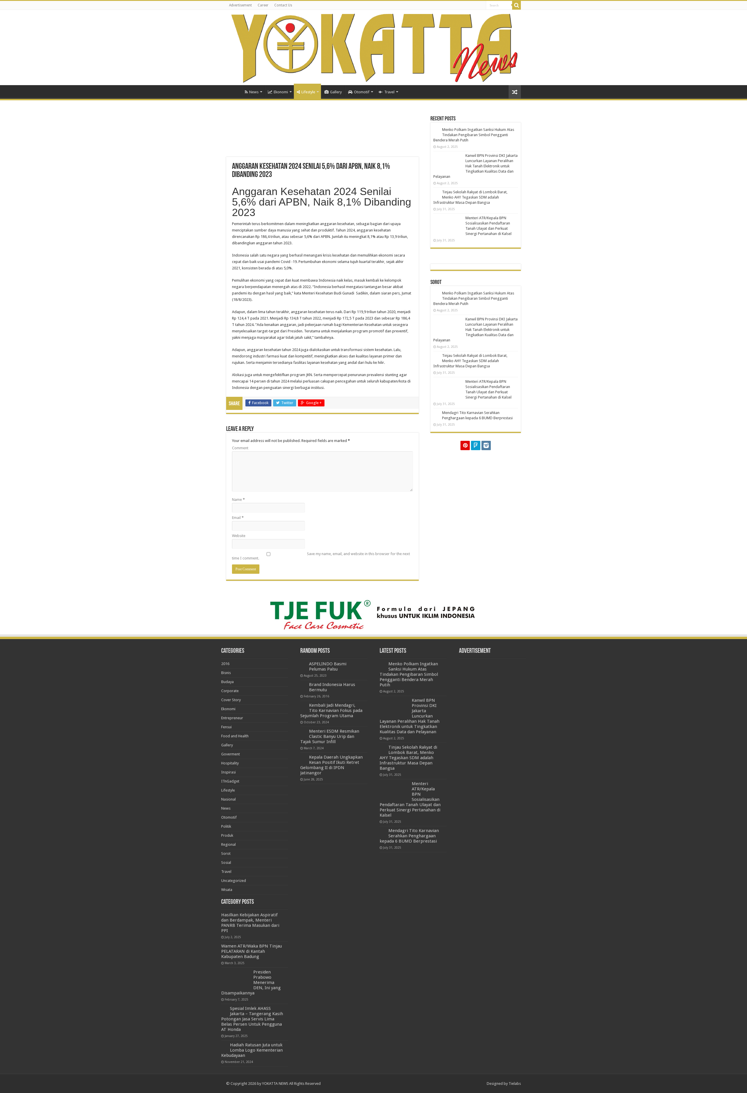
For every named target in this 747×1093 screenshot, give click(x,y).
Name (238, 499)
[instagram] (486, 445)
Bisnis (226, 673)
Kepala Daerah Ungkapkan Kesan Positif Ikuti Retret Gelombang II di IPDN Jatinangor (331, 765)
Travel (389, 92)
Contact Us (283, 5)
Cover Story (231, 700)
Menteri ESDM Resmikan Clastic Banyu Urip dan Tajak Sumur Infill (329, 736)
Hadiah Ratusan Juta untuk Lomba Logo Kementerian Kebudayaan (252, 1050)
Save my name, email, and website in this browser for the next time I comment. (321, 556)
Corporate (230, 691)
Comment (240, 448)
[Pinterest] (465, 445)
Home (233, 91)
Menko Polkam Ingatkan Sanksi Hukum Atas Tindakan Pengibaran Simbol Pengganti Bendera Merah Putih (473, 134)
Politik (226, 826)
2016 (225, 664)
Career (263, 5)
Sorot (226, 853)
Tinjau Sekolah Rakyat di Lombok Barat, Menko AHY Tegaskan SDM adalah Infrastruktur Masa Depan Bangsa (470, 197)
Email (238, 517)
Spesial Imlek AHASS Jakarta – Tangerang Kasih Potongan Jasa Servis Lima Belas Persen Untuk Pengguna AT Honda (252, 1019)
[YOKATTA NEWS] (373, 47)
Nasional (228, 799)
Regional (228, 844)
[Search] (516, 5)
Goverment (230, 754)
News (254, 92)
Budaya (227, 682)
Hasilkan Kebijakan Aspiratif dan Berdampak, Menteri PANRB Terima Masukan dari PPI (250, 922)
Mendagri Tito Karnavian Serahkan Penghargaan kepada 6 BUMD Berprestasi (409, 836)
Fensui (226, 727)
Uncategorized (233, 880)
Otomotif (361, 92)
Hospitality (230, 763)
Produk (227, 835)
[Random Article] (515, 92)
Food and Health (235, 736)
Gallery (336, 92)
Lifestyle (308, 92)
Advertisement (240, 5)
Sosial (226, 862)
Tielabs (515, 1083)
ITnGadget (230, 781)
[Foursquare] (475, 445)
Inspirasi (228, 772)
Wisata (226, 889)
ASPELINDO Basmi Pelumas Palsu (327, 666)
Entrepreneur (232, 718)
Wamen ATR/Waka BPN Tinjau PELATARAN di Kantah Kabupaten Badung (251, 951)
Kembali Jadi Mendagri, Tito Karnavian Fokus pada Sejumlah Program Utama (331, 710)
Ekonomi (281, 92)
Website (238, 536)
